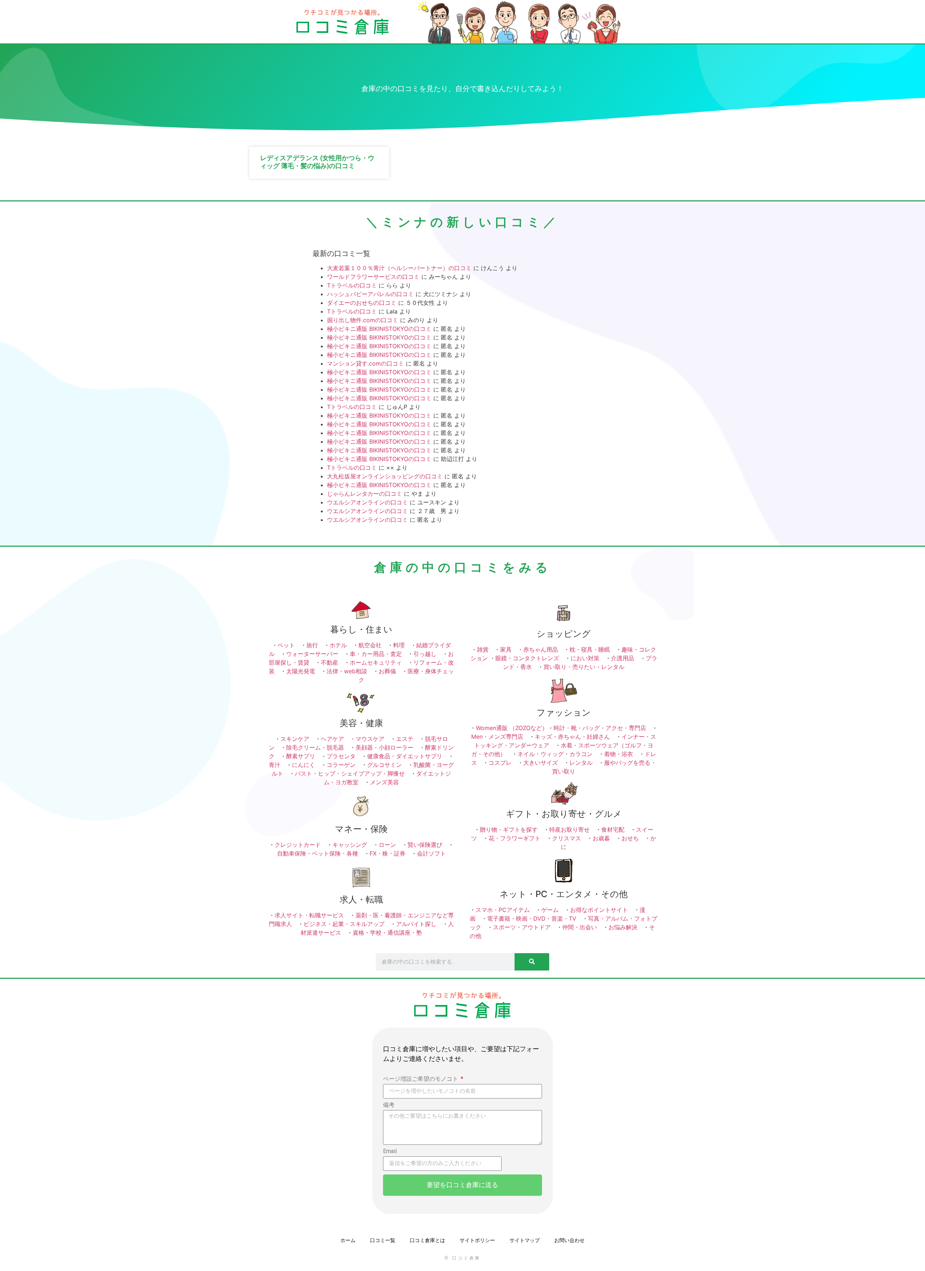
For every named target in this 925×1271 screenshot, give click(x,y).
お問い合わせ (569, 1240)
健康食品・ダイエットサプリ (404, 756)
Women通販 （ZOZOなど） (512, 728)
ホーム (348, 1240)
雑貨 (483, 649)
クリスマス (566, 838)
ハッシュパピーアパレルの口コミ (370, 294)
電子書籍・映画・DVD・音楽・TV (531, 918)
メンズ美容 (384, 782)
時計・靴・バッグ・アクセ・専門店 (600, 728)
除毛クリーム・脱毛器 (315, 747)
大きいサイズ (540, 762)
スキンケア (294, 738)
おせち (630, 838)
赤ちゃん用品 (540, 649)
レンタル (581, 762)
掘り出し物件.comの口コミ (362, 320)
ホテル (338, 645)
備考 (389, 1105)
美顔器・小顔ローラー (384, 747)
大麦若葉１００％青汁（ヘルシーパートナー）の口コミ (399, 268)
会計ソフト (431, 853)
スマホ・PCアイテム (503, 909)
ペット (286, 645)
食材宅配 (612, 829)
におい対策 (585, 658)
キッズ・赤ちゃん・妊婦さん (572, 736)
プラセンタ (341, 756)
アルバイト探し (416, 923)
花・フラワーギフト (515, 838)
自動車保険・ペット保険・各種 (317, 853)
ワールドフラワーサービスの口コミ (373, 276)
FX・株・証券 (387, 853)
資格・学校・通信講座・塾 (387, 932)
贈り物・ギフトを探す (509, 829)
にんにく (303, 764)
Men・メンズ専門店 (497, 736)
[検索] (532, 962)
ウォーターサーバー (312, 653)
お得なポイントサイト (599, 909)
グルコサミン (384, 764)
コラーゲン (341, 764)
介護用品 (622, 658)
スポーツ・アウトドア (522, 927)
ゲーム (550, 909)
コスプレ (500, 762)
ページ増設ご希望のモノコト (421, 1079)
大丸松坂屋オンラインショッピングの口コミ (385, 476)
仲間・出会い (579, 927)
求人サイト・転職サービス (309, 915)
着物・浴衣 (618, 754)
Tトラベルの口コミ (352, 285)
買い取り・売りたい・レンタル (583, 666)
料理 (399, 645)
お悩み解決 (622, 927)
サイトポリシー (477, 1240)
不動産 (329, 662)
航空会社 (370, 645)
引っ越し (424, 653)
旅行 (312, 645)
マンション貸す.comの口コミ (365, 363)
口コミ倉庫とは (427, 1240)
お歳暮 (601, 838)
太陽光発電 (300, 671)
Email (390, 1151)
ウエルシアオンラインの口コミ (367, 502)
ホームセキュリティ (376, 662)
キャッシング (349, 844)
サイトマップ (524, 1240)
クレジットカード (298, 844)
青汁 (274, 764)
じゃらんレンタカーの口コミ (364, 493)
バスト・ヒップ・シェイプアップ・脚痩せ (350, 773)
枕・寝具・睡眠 (589, 649)
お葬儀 (387, 671)
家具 (506, 649)
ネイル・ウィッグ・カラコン (555, 754)
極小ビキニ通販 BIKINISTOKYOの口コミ (379, 328)
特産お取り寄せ (569, 829)
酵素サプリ (300, 756)
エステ (404, 738)
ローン (387, 844)
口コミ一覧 (382, 1240)
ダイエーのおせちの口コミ (361, 302)
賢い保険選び (425, 844)
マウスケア (370, 738)
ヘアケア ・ (338, 738)
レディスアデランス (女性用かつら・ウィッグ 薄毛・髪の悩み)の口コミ (317, 162)
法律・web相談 (347, 671)
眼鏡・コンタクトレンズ (527, 658)
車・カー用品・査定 (376, 653)
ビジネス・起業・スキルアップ (344, 923)
